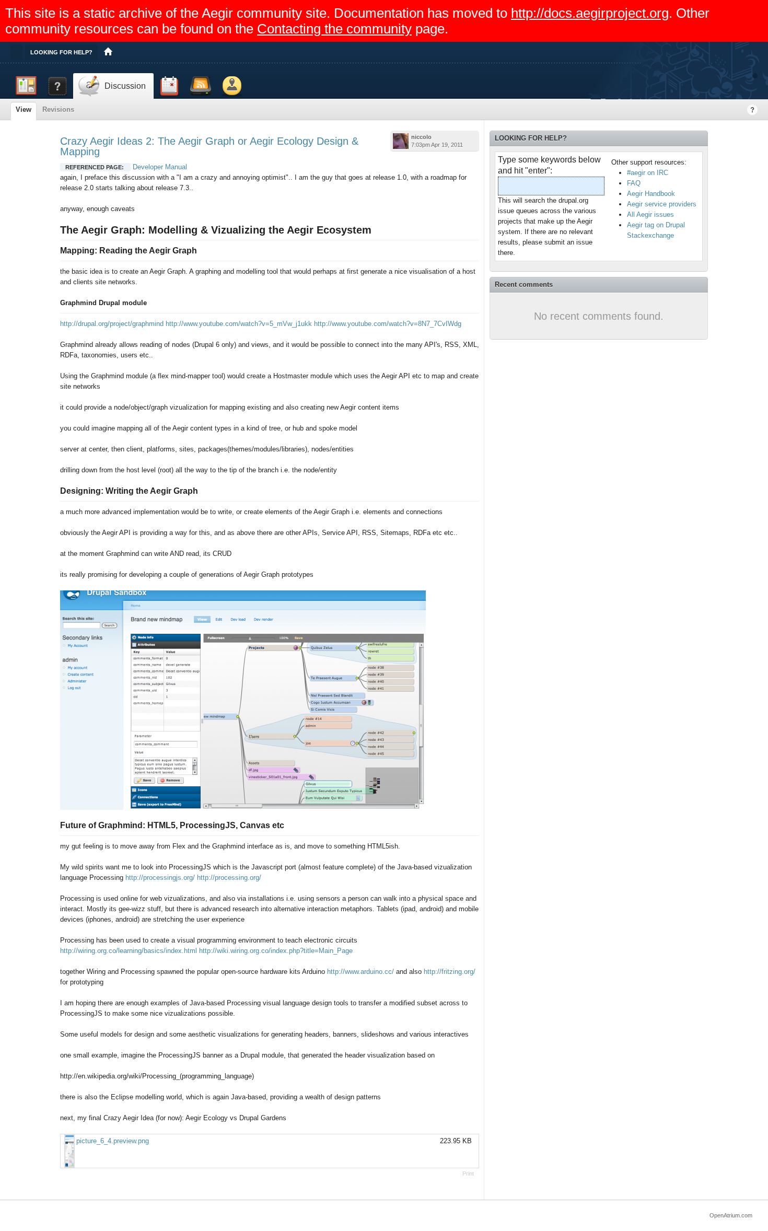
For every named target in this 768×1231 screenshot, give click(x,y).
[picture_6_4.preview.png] (68, 1151)
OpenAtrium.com (730, 1215)
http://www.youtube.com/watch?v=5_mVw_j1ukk (239, 324)
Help (752, 109)
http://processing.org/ (229, 877)
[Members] (232, 86)
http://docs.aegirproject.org (590, 13)
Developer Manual (160, 167)
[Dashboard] (26, 86)
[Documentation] (57, 86)
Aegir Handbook (651, 194)
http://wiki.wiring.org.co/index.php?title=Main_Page (276, 951)
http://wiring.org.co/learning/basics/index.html (128, 951)
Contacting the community (334, 29)
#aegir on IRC (647, 173)
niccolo (421, 137)
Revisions (58, 109)
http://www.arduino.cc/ (360, 971)
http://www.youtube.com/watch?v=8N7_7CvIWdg (387, 324)
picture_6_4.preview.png (112, 1141)
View (23, 109)
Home (108, 52)
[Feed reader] (200, 86)
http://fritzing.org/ (449, 971)
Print (468, 1173)
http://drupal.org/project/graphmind (112, 324)
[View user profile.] (401, 141)
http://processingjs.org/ (160, 877)
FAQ (634, 183)
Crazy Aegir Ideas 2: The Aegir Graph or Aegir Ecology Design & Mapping (209, 146)
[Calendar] (169, 86)
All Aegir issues (650, 214)
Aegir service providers (661, 204)
